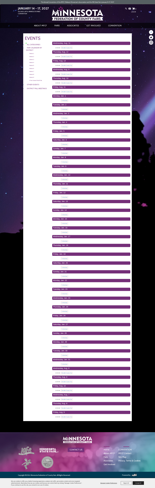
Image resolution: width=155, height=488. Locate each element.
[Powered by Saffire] (134, 475)
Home (106, 449)
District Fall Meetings (37, 88)
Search (126, 9)
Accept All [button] (138, 483)
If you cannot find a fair (35, 80)
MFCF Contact (124, 453)
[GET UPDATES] (130, 9)
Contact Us (76, 449)
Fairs (57, 25)
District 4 (31, 62)
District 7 (31, 71)
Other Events (33, 84)
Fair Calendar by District (34, 49)
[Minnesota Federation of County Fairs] (77, 13)
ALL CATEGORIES (33, 44)
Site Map (122, 457)
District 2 (31, 56)
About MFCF (40, 25)
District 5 (31, 65)
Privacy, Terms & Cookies (129, 460)
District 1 (31, 53)
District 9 (31, 77)
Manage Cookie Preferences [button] (108, 483)
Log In (133, 12)
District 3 (31, 59)
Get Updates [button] (130, 9)
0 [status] (135, 9)
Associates (73, 25)
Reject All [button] (126, 483)
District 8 (31, 74)
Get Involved (93, 25)
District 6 (31, 68)
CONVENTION (114, 25)
